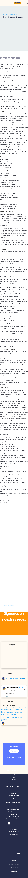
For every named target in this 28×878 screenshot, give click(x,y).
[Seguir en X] (14, 853)
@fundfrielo (21, 687)
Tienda (14, 777)
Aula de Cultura (8, 556)
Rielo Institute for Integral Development (14, 819)
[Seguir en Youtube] (10, 853)
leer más (6, 540)
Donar (14, 782)
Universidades (13, 14)
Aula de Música (8, 523)
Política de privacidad (11, 757)
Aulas (16, 13)
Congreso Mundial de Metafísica (14, 809)
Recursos (14, 779)
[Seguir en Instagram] (5, 853)
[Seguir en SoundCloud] (18, 853)
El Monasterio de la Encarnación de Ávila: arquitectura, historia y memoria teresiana (14, 552)
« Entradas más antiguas (8, 605)
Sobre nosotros (14, 791)
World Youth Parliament (14, 816)
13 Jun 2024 (9, 689)
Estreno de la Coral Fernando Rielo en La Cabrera (13, 521)
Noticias (6, 525)
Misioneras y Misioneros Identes (14, 807)
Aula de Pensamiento (8, 13)
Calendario (14, 774)
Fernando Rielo (17, 523)
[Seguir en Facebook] (23, 853)
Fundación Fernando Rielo (12, 687)
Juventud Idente (14, 814)
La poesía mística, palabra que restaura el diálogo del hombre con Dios (13, 581)
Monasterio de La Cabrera (14, 811)
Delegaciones (14, 793)
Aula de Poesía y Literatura (11, 584)
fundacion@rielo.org (14, 831)
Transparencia (14, 798)
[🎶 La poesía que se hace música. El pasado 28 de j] (14, 666)
